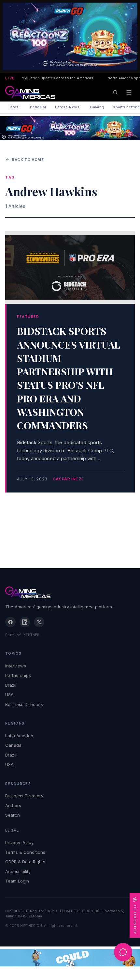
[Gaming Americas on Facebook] (10, 622)
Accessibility (18, 871)
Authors (13, 805)
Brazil (15, 107)
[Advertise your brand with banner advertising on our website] (70, 957)
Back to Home (28, 159)
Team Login (17, 880)
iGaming (96, 107)
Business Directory (24, 704)
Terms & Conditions (25, 852)
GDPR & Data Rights (25, 861)
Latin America (19, 735)
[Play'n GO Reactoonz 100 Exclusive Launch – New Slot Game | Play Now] (70, 128)
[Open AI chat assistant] (123, 952)
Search (12, 815)
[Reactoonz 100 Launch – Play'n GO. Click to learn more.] (70, 36)
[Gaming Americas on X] (39, 622)
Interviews (15, 665)
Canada (13, 745)
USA (9, 694)
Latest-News (67, 107)
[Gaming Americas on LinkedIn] (25, 622)
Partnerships (18, 675)
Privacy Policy (19, 842)
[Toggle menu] (129, 92)
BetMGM (38, 107)
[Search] (115, 92)
